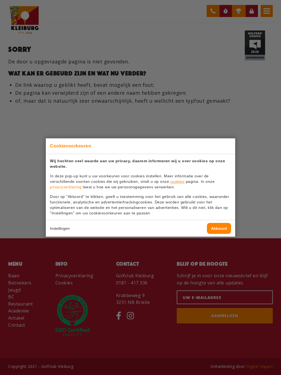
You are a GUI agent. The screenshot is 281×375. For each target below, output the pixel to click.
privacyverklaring (66, 187)
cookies (177, 181)
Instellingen (60, 228)
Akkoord (219, 228)
